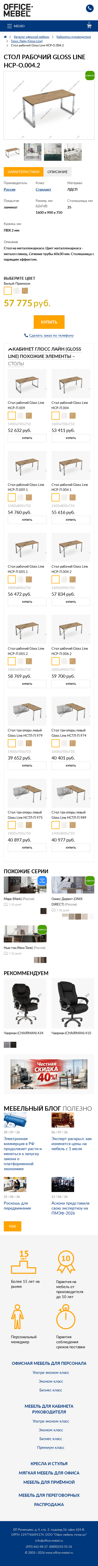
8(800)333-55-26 (60, 1546)
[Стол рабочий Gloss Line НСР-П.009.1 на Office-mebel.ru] (27, 465)
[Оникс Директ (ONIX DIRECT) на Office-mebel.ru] (73, 884)
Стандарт (43, 189)
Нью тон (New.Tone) (18, 947)
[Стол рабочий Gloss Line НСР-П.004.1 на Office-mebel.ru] (71, 465)
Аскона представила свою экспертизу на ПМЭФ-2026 (70, 1208)
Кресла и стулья (49, 1463)
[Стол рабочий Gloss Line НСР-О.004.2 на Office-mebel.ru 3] (53, 152)
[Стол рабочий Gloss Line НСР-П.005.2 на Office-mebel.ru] (27, 628)
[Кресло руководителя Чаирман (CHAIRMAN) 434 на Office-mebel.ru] (25, 1002)
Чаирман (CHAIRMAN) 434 (23, 1033)
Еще (12, 1226)
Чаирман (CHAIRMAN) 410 (71, 1033)
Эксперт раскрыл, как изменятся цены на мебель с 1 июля (72, 1143)
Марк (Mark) (13, 899)
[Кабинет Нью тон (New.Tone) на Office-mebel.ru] (25, 933)
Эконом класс (51, 1381)
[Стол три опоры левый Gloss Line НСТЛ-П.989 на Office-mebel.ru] (71, 792)
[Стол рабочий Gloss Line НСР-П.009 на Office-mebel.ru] (27, 383)
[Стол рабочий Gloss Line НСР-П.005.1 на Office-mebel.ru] (27, 547)
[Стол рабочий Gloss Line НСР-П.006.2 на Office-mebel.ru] (71, 628)
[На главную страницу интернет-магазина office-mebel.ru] (18, 9)
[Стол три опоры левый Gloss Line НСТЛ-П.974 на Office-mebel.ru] (71, 710)
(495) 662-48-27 (37, 1546)
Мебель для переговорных (49, 1495)
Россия (9, 189)
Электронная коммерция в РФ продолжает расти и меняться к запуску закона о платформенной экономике (23, 1153)
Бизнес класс (50, 1389)
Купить (49, 322)
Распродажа (49, 1504)
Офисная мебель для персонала (49, 1363)
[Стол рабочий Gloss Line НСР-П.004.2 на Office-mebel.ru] (71, 547)
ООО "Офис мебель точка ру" (66, 1534)
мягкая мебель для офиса (49, 1473)
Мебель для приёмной (49, 1482)
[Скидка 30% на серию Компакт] (49, 1073)
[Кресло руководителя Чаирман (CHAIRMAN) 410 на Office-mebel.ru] (73, 1002)
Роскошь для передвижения (17, 1205)
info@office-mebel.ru (49, 1540)
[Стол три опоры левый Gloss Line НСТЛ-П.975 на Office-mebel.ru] (27, 792)
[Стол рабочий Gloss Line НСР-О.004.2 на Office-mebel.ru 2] (32, 152)
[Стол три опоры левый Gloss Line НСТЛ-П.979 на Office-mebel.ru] (27, 710)
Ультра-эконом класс (51, 1372)
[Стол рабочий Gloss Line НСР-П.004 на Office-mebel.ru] (71, 383)
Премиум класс (50, 1447)
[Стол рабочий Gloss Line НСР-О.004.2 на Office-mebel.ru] (49, 105)
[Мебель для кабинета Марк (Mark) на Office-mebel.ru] (25, 884)
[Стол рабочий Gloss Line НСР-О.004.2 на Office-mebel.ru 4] (73, 152)
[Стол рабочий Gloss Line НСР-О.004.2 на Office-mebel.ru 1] (12, 152)
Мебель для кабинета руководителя (49, 1408)
